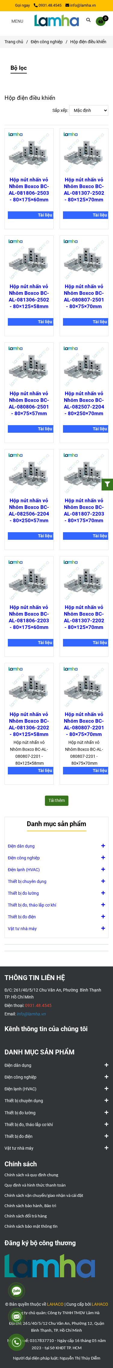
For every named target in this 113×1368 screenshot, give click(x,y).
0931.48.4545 (50, 5)
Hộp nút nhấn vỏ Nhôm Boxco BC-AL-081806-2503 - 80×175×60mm (29, 190)
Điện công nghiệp (47, 41)
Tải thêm (57, 800)
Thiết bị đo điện (22, 917)
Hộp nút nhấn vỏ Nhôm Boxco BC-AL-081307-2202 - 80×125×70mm (84, 617)
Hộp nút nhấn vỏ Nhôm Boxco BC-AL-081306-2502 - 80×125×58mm (29, 296)
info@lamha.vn (83, 5)
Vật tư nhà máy (22, 928)
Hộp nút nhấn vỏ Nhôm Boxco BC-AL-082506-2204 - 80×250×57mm (29, 510)
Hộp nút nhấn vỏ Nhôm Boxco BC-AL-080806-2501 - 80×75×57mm (29, 403)
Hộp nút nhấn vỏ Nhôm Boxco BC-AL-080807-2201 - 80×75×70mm (84, 724)
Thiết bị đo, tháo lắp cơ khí (32, 905)
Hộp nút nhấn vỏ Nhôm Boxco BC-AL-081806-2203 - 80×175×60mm (29, 617)
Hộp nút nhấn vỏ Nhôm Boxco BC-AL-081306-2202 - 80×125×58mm (29, 724)
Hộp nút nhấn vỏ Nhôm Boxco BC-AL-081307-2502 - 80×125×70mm (84, 190)
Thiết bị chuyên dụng (27, 881)
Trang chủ (14, 41)
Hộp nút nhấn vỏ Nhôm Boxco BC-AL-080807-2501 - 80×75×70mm (84, 296)
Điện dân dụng (21, 846)
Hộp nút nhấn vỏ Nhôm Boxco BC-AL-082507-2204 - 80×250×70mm (84, 403)
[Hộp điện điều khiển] (56, 21)
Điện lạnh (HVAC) (24, 869)
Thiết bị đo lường (23, 893)
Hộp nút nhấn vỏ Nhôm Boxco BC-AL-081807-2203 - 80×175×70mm (84, 510)
